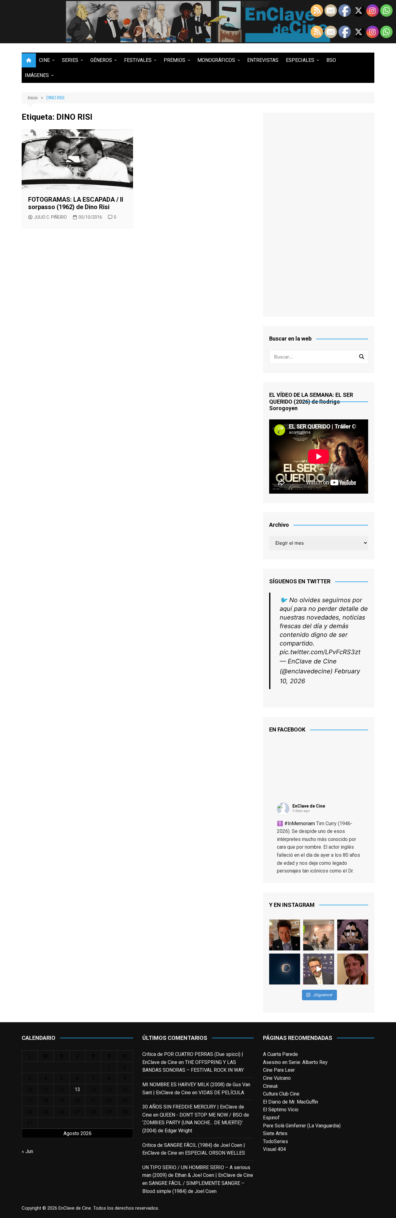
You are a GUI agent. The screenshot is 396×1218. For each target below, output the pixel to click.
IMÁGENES (37, 75)
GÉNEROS (101, 60)
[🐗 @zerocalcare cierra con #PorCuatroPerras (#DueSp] (352, 935)
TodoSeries (275, 1141)
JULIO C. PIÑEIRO (50, 217)
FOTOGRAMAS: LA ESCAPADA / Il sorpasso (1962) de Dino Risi (75, 203)
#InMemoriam (299, 823)
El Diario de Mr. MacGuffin (290, 1102)
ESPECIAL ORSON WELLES (215, 1153)
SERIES (70, 60)
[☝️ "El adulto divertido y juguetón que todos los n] (352, 969)
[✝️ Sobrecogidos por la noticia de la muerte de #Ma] (318, 969)
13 (77, 1089)
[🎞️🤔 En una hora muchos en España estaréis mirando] (284, 969)
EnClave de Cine (308, 806)
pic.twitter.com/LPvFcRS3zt (320, 652)
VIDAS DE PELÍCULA (221, 1093)
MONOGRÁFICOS (216, 60)
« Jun (27, 1151)
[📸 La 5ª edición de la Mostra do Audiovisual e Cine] (318, 935)
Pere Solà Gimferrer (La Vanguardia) (302, 1126)
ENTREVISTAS (262, 60)
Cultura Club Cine (281, 1094)
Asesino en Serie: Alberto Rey (295, 1062)
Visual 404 (274, 1149)
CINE (44, 60)
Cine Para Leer (279, 1070)
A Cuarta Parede (280, 1054)
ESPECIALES (300, 60)
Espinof (271, 1118)
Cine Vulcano (277, 1078)
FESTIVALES (138, 60)
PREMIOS (174, 60)
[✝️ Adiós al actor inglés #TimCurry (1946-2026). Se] (284, 935)
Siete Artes (275, 1133)
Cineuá (270, 1086)
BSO (331, 60)
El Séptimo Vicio (281, 1110)
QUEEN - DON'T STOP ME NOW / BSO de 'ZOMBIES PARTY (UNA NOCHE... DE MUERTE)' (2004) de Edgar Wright (195, 1123)
